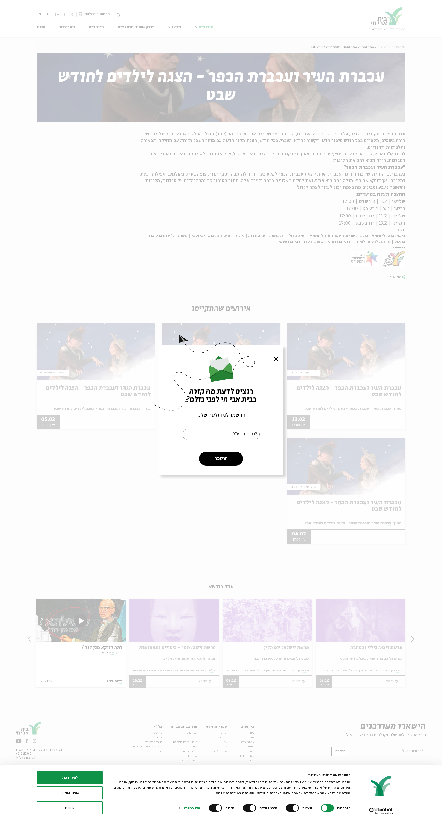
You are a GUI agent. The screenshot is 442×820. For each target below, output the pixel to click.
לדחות (70, 807)
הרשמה (221, 458)
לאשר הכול (70, 777)
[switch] (293, 808)
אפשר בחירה (70, 792)
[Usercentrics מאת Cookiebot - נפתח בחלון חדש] (381, 811)
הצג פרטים (192, 808)
